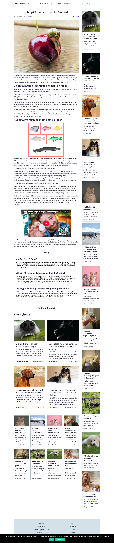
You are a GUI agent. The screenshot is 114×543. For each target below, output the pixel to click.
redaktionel (75, 16)
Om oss (52, 3)
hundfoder (94, 499)
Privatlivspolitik (60, 539)
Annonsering (44, 3)
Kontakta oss (67, 3)
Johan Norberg (54, 361)
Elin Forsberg (20, 407)
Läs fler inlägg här (46, 308)
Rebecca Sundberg (22, 361)
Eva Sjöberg (53, 407)
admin (30, 17)
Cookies (58, 3)
